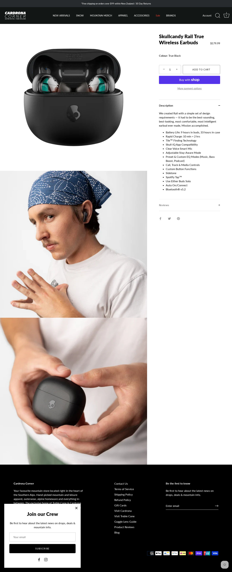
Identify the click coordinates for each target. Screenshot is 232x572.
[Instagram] (46, 559)
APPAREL (123, 15)
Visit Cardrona (123, 510)
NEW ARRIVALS (61, 15)
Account (207, 15)
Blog (117, 532)
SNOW (80, 15)
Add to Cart (201, 69)
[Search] (217, 15)
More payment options (189, 88)
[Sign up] (216, 506)
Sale (158, 15)
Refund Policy (122, 499)
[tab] (189, 155)
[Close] (76, 508)
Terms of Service (124, 489)
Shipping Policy (123, 494)
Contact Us (121, 483)
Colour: (163, 55)
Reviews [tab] (164, 205)
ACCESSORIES (141, 15)
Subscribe (42, 548)
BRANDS (171, 15)
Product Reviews (124, 527)
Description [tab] (166, 105)
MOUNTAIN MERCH (101, 15)
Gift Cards (120, 505)
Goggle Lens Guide (125, 521)
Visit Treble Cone (124, 516)
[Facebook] (39, 559)
